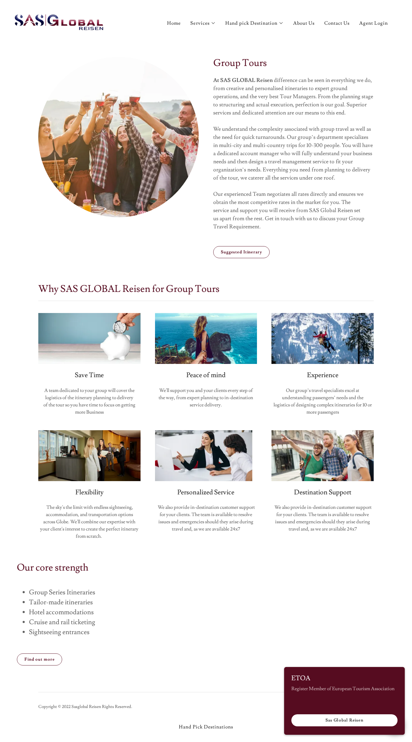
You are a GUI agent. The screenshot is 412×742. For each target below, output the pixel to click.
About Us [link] (304, 23)
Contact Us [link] (337, 23)
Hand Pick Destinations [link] (206, 727)
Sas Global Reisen (344, 720)
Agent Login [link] (373, 23)
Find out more (39, 659)
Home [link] (174, 23)
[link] (59, 21)
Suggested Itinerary (241, 252)
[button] (202, 23)
